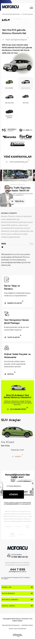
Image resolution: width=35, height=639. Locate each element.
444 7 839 (17, 569)
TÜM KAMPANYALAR (18, 162)
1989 (3, 244)
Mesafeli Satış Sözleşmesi (11, 625)
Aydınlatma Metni (12, 504)
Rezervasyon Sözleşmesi (17, 629)
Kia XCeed (7, 442)
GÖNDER (13, 494)
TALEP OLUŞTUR (13, 337)
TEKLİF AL (19, 201)
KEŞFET (18, 456)
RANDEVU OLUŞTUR (14, 303)
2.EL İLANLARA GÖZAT (18, 409)
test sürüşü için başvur (17, 39)
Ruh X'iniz (5, 446)
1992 (31, 244)
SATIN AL (10, 374)
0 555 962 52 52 (19, 557)
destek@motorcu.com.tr (17, 571)
